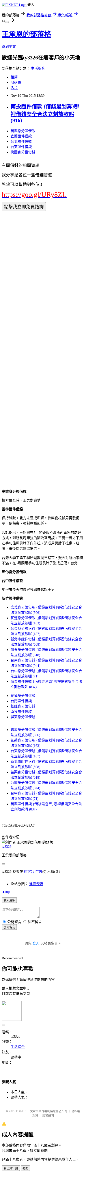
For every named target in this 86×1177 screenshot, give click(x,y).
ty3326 (6, 846)
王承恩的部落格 (26, 34)
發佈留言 (9, 927)
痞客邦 (29, 871)
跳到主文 (9, 46)
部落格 (16, 82)
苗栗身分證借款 (23, 131)
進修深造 (36, 884)
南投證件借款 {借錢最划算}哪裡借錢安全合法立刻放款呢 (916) (45, 113)
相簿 (14, 77)
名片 (14, 88)
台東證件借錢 (21, 147)
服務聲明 (48, 1115)
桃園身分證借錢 (23, 152)
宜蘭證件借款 (21, 136)
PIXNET (21, 1111)
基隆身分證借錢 (23, 706)
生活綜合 (38, 68)
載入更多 (9, 900)
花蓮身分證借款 (23, 696)
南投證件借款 (21, 711)
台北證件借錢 (21, 141)
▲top (6, 892)
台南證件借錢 (21, 701)
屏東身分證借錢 (23, 717)
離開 (25, 1168)
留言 (38, 871)
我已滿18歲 (11, 1168)
